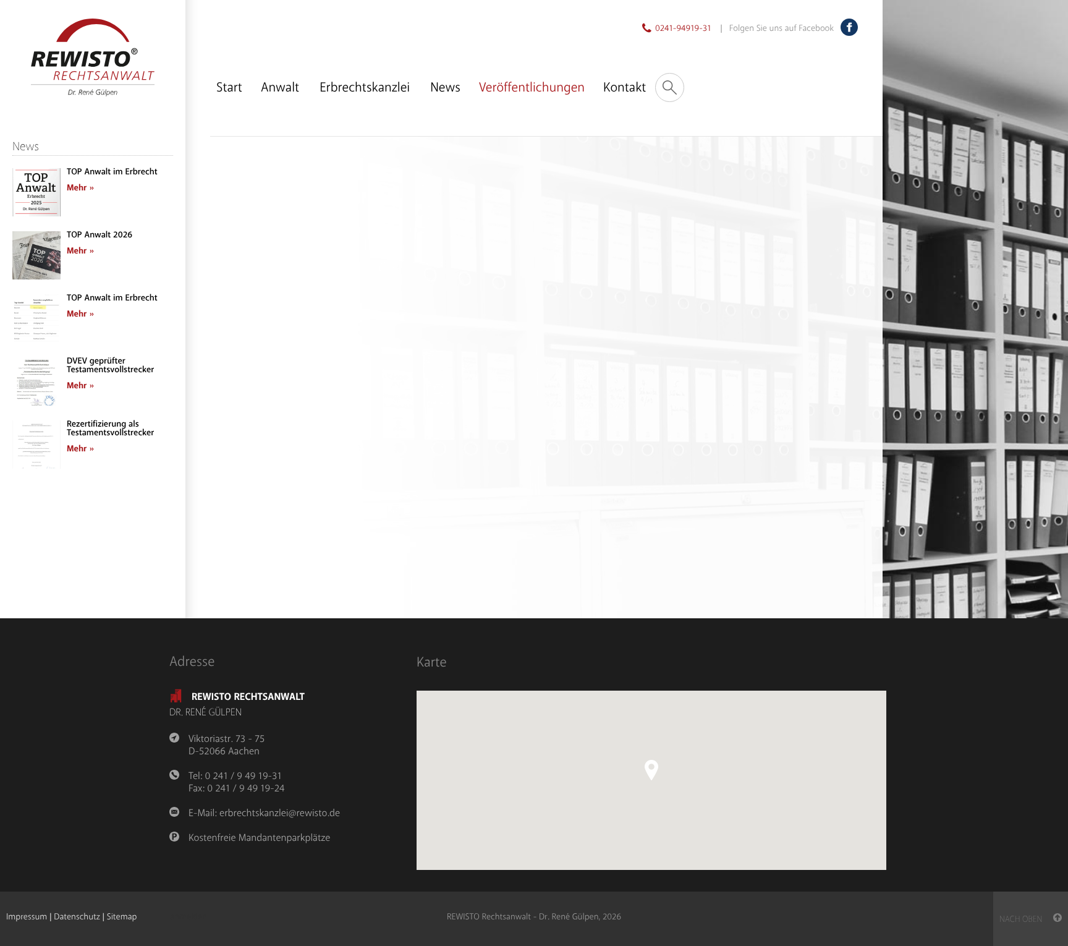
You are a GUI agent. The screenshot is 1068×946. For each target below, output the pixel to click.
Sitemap (122, 917)
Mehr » (80, 188)
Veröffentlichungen (532, 87)
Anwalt (280, 87)
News (445, 87)
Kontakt (624, 87)
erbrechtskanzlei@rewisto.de (279, 813)
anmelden (188, 917)
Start (229, 87)
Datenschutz (77, 917)
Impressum (26, 917)
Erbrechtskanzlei (365, 87)
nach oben (1026, 920)
